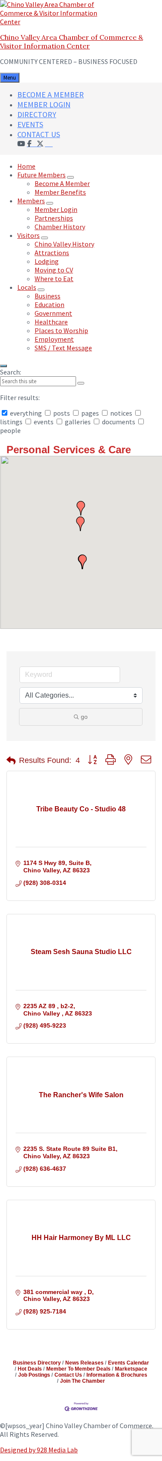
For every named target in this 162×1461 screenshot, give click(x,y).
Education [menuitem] (49, 304)
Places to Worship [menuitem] (61, 330)
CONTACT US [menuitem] (38, 134)
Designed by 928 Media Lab (39, 1449)
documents (119, 421)
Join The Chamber (82, 1381)
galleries (78, 421)
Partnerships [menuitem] (54, 218)
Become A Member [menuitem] (62, 183)
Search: (10, 372)
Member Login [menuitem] (56, 209)
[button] (82, 562)
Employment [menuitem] (54, 339)
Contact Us (68, 1375)
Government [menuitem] (53, 313)
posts (61, 413)
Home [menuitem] (26, 166)
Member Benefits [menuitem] (60, 192)
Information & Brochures (116, 1375)
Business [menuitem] (47, 296)
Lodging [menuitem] (47, 261)
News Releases (84, 1363)
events (43, 421)
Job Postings (34, 1375)
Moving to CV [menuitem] (54, 270)
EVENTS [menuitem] (30, 124)
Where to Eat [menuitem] (54, 278)
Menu (9, 77)
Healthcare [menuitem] (51, 321)
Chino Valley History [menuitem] (64, 244)
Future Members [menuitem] (41, 174)
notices (121, 413)
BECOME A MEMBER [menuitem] (50, 94)
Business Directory (37, 1363)
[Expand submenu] (70, 177)
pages (90, 413)
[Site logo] (54, 21)
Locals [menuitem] (26, 287)
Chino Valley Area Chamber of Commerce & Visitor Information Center (71, 41)
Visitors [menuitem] (28, 235)
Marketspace (131, 1369)
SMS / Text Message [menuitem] (63, 347)
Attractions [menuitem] (52, 252)
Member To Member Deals (78, 1369)
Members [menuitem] (31, 200)
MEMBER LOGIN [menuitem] (43, 104)
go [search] (84, 716)
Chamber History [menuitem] (60, 226)
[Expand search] (3, 366)
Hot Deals (30, 1369)
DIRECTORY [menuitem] (36, 114)
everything (26, 413)
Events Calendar (128, 1363)
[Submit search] (80, 383)
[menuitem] (49, 143)
